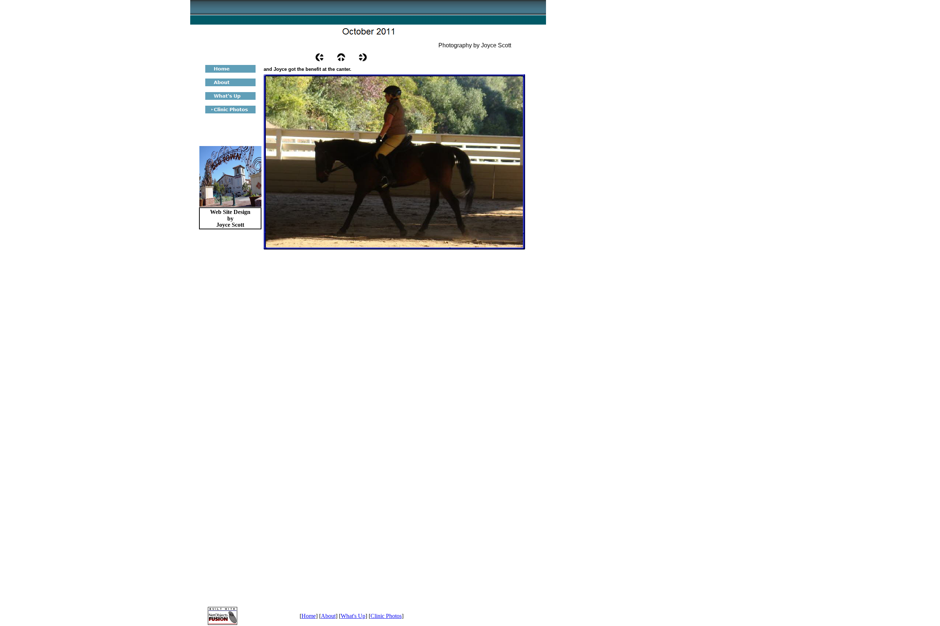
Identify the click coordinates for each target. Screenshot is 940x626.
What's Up (353, 616)
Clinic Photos (386, 616)
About (328, 616)
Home (308, 616)
